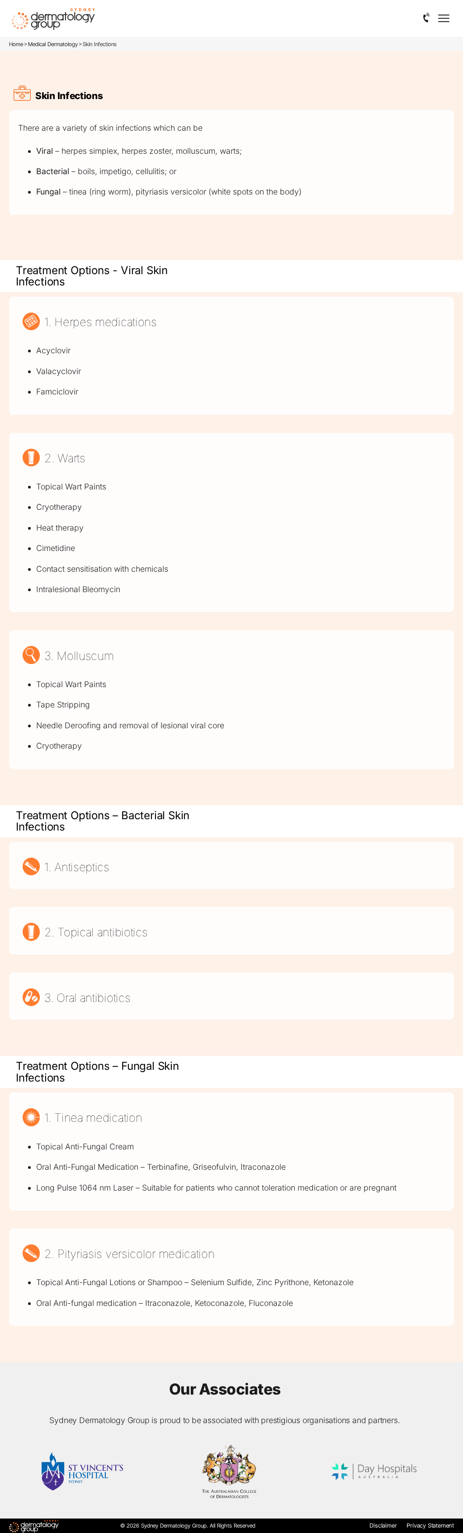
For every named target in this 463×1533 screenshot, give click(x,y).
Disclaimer (383, 1525)
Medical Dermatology (53, 44)
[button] (426, 18)
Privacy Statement (430, 1525)
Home (16, 44)
